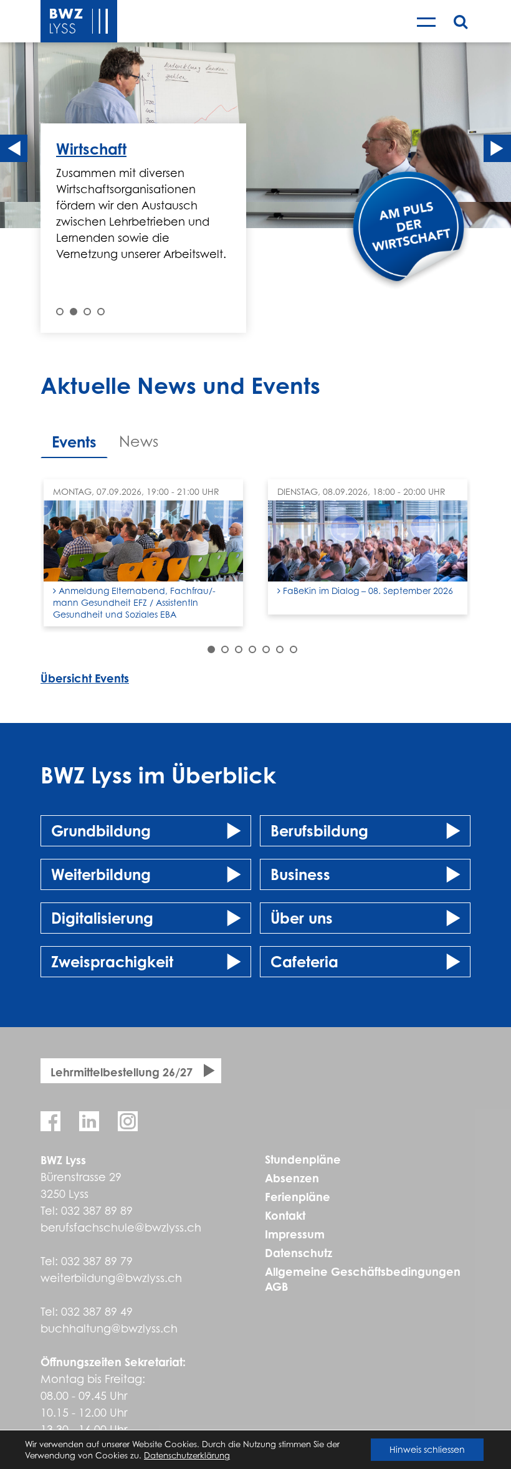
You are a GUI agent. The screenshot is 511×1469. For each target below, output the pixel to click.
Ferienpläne (297, 1196)
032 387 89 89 (97, 1210)
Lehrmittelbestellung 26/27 (121, 1072)
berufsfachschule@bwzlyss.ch (121, 1227)
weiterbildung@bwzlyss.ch (111, 1278)
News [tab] (138, 442)
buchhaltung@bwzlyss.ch (109, 1328)
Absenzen (292, 1178)
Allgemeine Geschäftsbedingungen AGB (363, 1279)
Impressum (295, 1234)
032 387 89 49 (97, 1311)
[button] (60, 311)
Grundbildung (101, 830)
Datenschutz (298, 1253)
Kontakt (285, 1215)
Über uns (301, 918)
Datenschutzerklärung (187, 1455)
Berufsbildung (319, 830)
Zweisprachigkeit (112, 961)
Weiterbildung (101, 874)
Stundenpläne (303, 1159)
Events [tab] (74, 442)
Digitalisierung (102, 918)
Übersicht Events (85, 678)
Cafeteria (304, 961)
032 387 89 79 (97, 1261)
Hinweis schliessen (427, 1449)
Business (300, 874)
